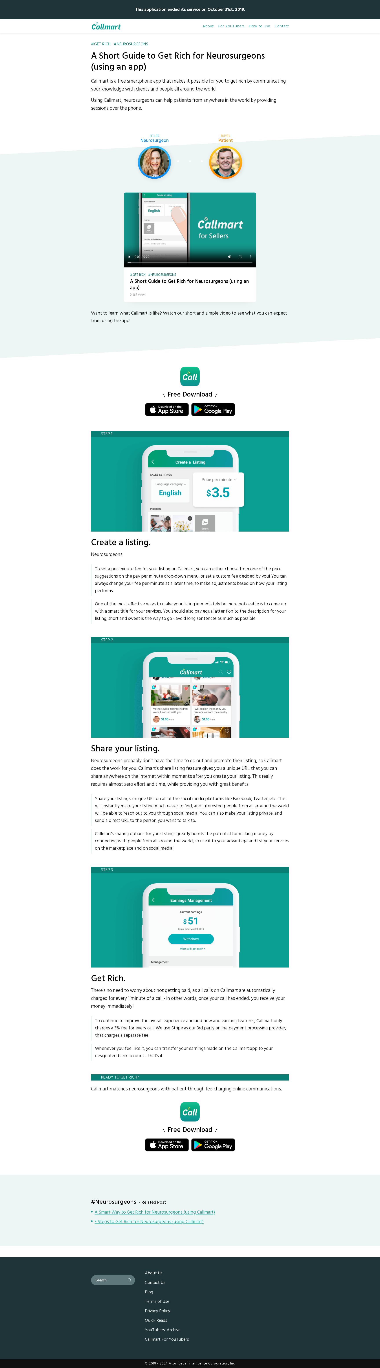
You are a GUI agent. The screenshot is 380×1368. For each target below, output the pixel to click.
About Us (154, 1273)
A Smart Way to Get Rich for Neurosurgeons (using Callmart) (155, 1213)
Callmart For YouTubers (167, 1339)
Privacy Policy (157, 1311)
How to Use (259, 26)
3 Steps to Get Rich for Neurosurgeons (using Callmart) (149, 1222)
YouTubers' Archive (163, 1330)
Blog (149, 1292)
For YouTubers (231, 26)
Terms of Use (157, 1302)
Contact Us (155, 1283)
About (208, 26)
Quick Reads (156, 1321)
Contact (282, 26)
